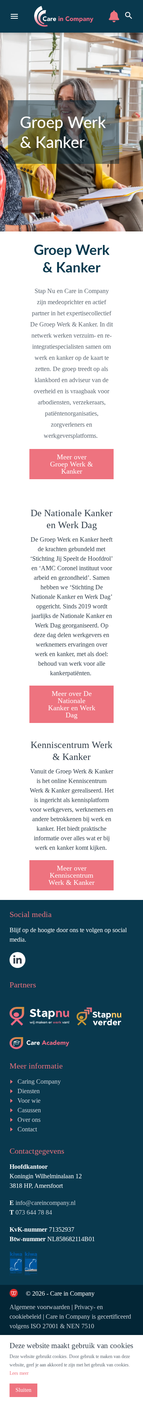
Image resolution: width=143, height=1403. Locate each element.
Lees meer (19, 1373)
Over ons (29, 1119)
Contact (27, 1129)
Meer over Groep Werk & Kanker (71, 464)
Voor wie (29, 1100)
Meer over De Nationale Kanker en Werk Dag (71, 704)
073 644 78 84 (33, 1212)
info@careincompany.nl (45, 1202)
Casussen (29, 1110)
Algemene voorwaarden (40, 1307)
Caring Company (39, 1081)
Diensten (28, 1091)
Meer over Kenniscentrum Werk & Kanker (71, 875)
